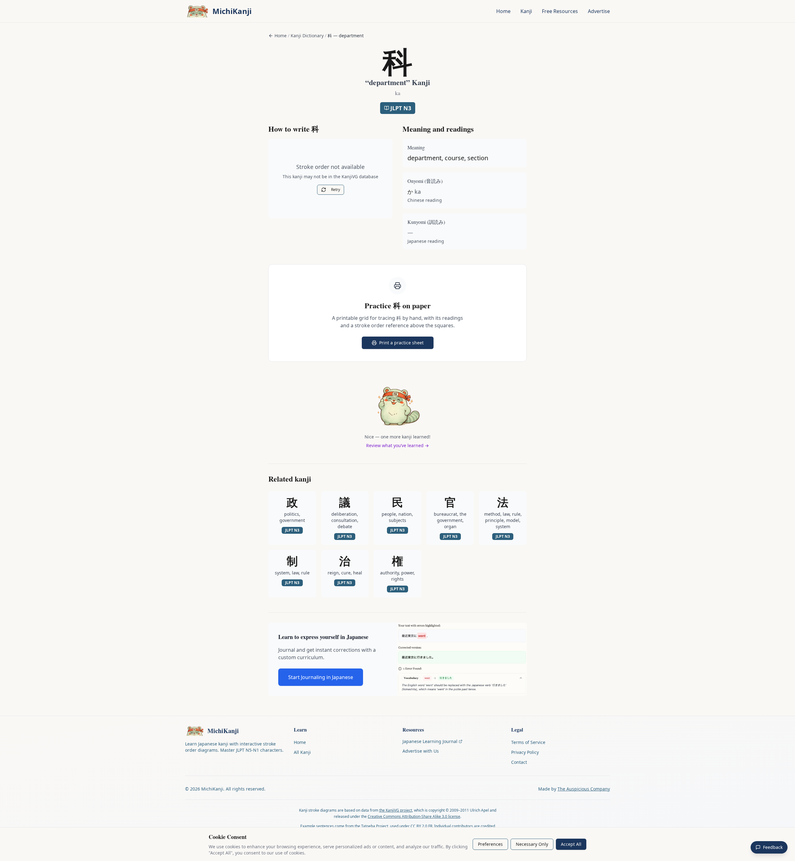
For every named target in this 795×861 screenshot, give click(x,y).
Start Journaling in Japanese (320, 677)
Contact (519, 762)
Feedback (773, 847)
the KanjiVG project (395, 810)
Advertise (599, 11)
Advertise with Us (420, 751)
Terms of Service (528, 742)
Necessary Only (532, 844)
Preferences (490, 844)
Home (503, 11)
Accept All (571, 844)
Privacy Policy (525, 752)
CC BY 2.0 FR (421, 826)
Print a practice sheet (406, 344)
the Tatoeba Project (371, 826)
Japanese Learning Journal (429, 741)
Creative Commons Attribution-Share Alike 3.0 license (414, 816)
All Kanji (302, 752)
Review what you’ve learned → (397, 445)
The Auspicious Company (583, 789)
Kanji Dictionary (307, 36)
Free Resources (560, 11)
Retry (335, 189)
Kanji (526, 11)
